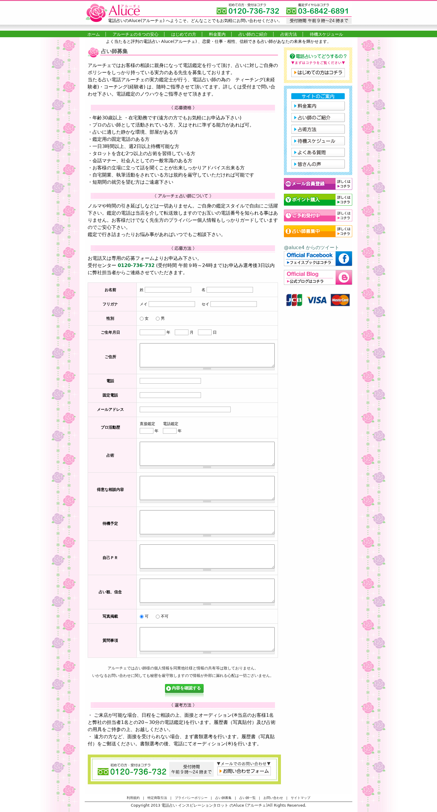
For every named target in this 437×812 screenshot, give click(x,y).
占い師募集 (223, 798)
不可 (165, 616)
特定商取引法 (157, 798)
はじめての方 (183, 34)
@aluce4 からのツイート (311, 247)
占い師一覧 (247, 798)
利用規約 (133, 798)
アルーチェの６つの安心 (135, 34)
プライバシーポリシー (191, 798)
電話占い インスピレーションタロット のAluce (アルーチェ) (214, 805)
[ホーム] (219, 13)
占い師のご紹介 (253, 34)
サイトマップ (300, 798)
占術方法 (288, 34)
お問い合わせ (273, 798)
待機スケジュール (326, 34)
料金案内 (217, 34)
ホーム (93, 34)
